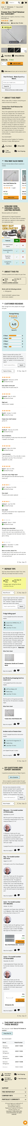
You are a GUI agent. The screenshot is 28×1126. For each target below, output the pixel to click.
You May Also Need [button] (14, 161)
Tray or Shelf (19, 7)
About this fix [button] (12, 271)
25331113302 (19, 1051)
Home (2, 7)
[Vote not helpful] (18, 670)
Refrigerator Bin (9, 1005)
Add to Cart (17, 63)
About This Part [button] (13, 97)
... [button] (20, 647)
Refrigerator (10, 7)
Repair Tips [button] (10, 568)
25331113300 (19, 1046)
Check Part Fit (7, 1033)
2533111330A (19, 1067)
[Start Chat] (25, 1123)
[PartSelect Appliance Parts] (3, 2)
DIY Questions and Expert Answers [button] (14, 768)
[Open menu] (6, 2)
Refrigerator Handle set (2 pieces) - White (14, 664)
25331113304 (19, 1056)
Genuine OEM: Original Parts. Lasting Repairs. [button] (13, 208)
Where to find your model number (14, 90)
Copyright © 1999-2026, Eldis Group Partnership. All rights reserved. (14, 1112)
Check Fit (6, 86)
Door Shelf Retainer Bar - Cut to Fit (14, 944)
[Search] (19, 3)
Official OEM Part (19, 56)
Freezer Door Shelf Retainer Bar (13, 718)
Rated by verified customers (10, 282)
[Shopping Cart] (25, 3)
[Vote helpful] (14, 670)
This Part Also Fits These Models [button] (14, 1023)
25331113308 (19, 1062)
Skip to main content (14, 50)
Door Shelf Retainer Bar (10, 183)
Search (21, 365)
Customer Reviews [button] (14, 303)
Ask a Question (14, 777)
